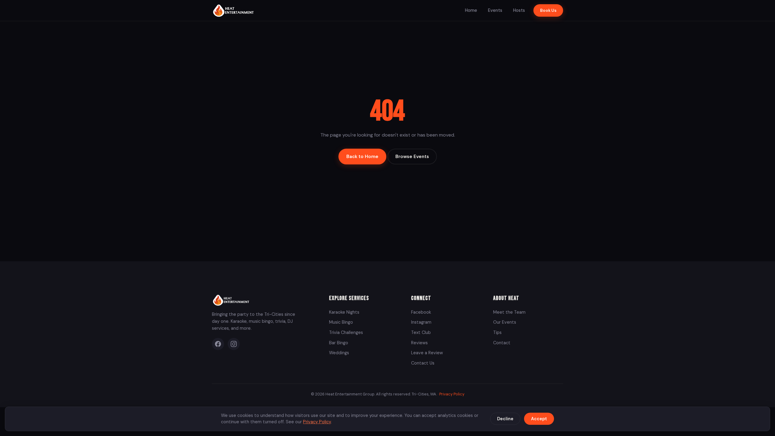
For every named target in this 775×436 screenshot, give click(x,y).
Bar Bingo (338, 342)
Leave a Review (427, 352)
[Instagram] (234, 344)
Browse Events (412, 157)
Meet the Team (509, 312)
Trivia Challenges (346, 332)
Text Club (421, 332)
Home (471, 10)
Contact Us (422, 363)
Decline (505, 418)
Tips (497, 332)
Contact (501, 342)
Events (495, 10)
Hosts (519, 10)
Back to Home (362, 157)
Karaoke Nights (344, 312)
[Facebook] (218, 344)
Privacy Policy (451, 394)
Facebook (421, 312)
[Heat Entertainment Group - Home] (234, 10)
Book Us (548, 10)
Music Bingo (341, 322)
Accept (539, 418)
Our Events (504, 322)
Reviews (419, 342)
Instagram (421, 322)
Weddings (339, 352)
